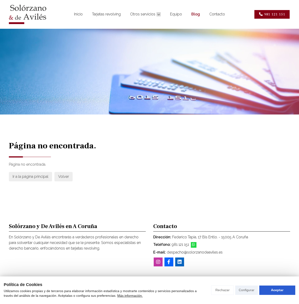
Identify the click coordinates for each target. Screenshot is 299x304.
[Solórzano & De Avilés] (27, 14)
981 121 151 (180, 244)
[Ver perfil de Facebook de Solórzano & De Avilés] (168, 262)
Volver (63, 176)
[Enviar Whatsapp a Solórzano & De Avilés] (193, 245)
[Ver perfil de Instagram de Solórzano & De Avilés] (158, 262)
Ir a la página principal (30, 176)
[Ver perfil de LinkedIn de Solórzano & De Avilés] (179, 262)
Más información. (130, 295)
